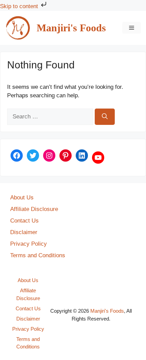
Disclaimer (23, 232)
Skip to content (20, 6)
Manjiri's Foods (71, 27)
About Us (22, 197)
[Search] (105, 117)
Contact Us (24, 220)
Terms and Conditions (37, 255)
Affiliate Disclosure (34, 209)
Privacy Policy (28, 244)
